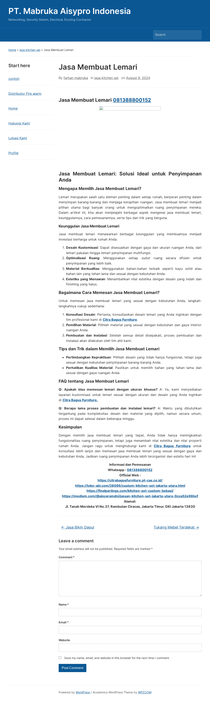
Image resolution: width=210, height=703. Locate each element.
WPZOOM (144, 692)
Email (64, 622)
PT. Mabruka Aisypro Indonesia (69, 11)
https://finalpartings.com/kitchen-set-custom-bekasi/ (130, 491)
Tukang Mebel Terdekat (176, 527)
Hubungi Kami (19, 123)
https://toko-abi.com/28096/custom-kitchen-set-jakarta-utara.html (130, 486)
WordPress (83, 692)
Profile (13, 153)
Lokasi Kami (17, 138)
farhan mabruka (76, 78)
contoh (13, 79)
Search (196, 35)
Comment (67, 557)
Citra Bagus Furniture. (80, 400)
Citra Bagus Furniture (120, 320)
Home (12, 50)
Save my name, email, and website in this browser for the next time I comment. (117, 658)
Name (64, 604)
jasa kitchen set (29, 50)
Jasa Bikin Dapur (78, 527)
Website (64, 640)
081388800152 (132, 100)
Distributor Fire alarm (24, 94)
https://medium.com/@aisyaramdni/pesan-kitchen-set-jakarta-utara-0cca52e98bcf (130, 496)
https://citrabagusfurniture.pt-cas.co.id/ (130, 480)
